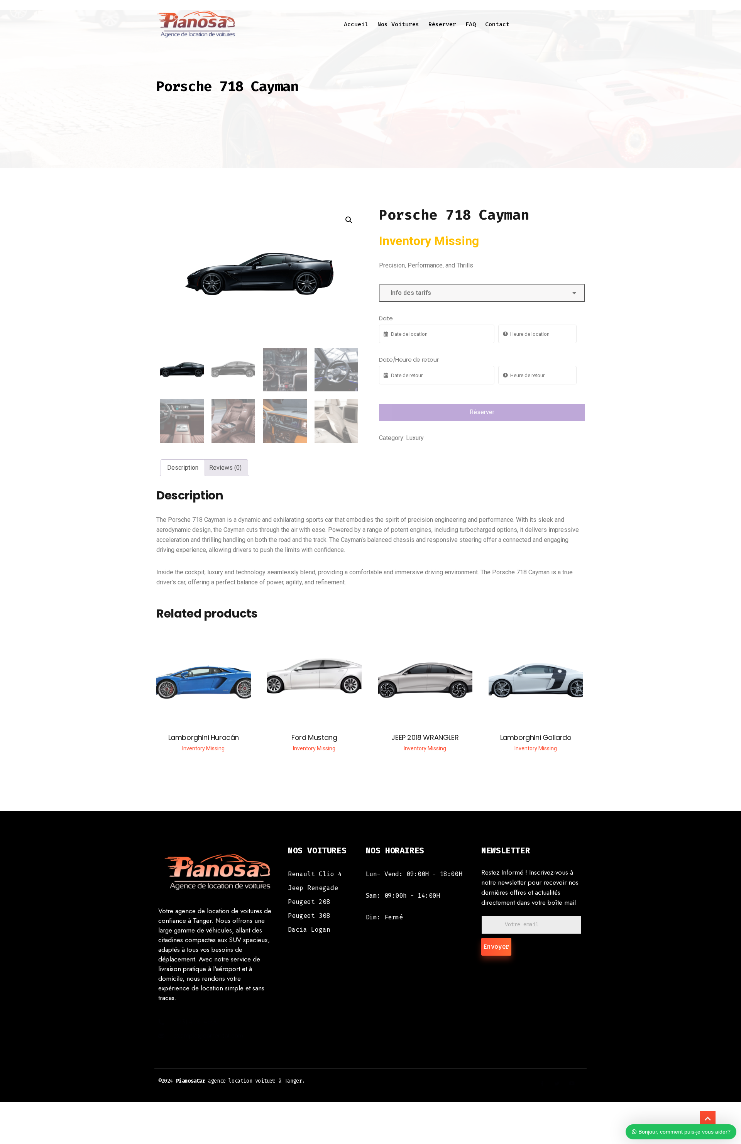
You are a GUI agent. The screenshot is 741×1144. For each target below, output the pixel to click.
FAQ (470, 24)
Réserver (442, 24)
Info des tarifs (409, 292)
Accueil (356, 24)
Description (182, 467)
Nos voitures (398, 24)
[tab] (183, 467)
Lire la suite (203, 680)
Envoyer (496, 946)
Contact (497, 24)
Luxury (415, 438)
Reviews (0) (225, 467)
